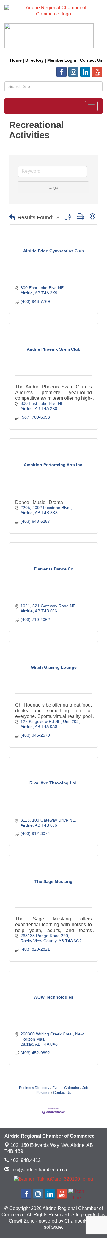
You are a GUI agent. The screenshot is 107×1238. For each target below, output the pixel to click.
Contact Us (62, 1093)
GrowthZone (22, 1220)
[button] (12, 217)
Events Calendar (65, 1088)
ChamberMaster (81, 1220)
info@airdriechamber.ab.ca (38, 1169)
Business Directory (34, 1088)
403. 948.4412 (25, 1160)
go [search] (56, 187)
